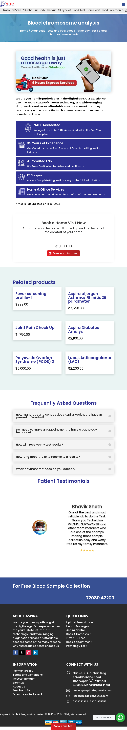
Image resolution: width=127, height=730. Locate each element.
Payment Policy (23, 671)
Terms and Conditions (28, 675)
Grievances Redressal (27, 694)
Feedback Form (23, 690)
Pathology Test (86, 31)
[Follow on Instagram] (28, 652)
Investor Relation (24, 679)
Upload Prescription (79, 622)
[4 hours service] (63, 90)
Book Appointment (65, 253)
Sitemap (18, 683)
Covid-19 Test (75, 638)
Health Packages (77, 626)
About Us (19, 686)
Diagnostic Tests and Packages (52, 31)
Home (24, 31)
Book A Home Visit (78, 634)
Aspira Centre (75, 630)
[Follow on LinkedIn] (35, 652)
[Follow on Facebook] (15, 652)
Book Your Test (63, 726)
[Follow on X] (22, 652)
